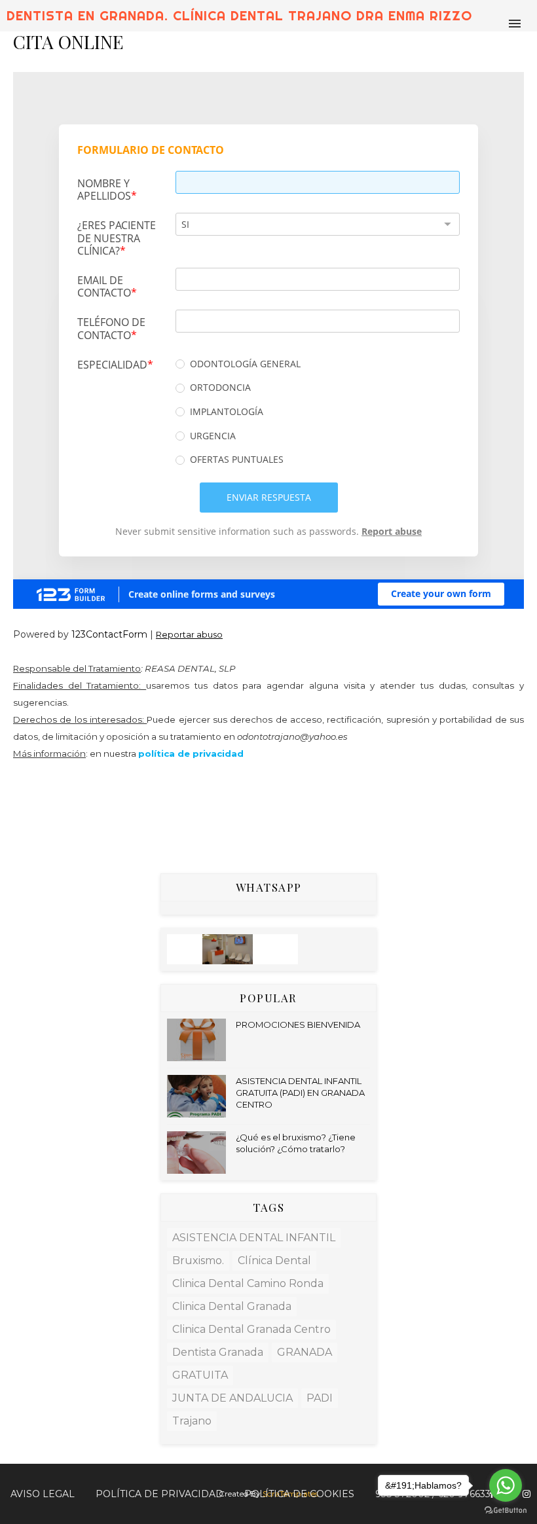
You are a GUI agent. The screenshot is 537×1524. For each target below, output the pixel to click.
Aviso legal (42, 1494)
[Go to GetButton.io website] (506, 1510)
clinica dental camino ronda (248, 1283)
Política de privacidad (159, 1494)
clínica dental (274, 1260)
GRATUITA (200, 1375)
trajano (192, 1421)
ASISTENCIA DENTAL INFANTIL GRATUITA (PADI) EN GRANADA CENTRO (300, 1093)
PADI (319, 1398)
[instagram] (526, 1494)
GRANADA (304, 1352)
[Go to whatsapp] (505, 1485)
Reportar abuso (189, 634)
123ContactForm (109, 634)
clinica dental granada (231, 1306)
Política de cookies (299, 1494)
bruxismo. (198, 1260)
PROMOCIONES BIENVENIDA (298, 1024)
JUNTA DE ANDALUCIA (232, 1398)
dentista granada (217, 1352)
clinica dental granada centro (251, 1329)
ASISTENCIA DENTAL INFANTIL (253, 1237)
